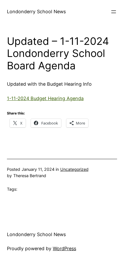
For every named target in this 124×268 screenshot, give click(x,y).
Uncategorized (74, 169)
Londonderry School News (36, 11)
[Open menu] (113, 11)
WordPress (64, 248)
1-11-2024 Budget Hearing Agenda (45, 98)
